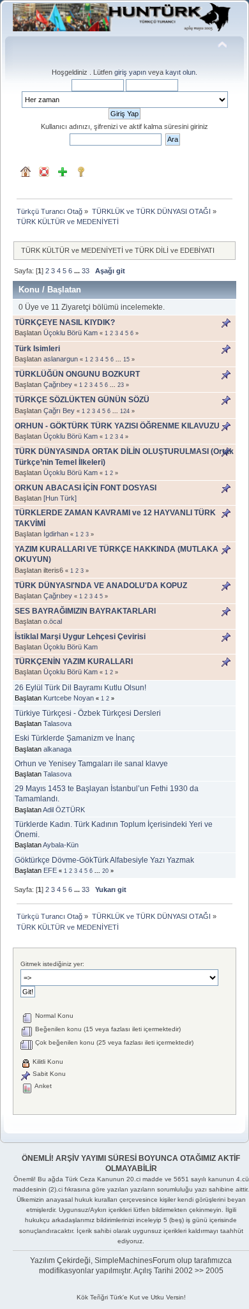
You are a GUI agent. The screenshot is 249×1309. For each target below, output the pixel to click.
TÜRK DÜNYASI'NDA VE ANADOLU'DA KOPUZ (101, 585)
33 (85, 271)
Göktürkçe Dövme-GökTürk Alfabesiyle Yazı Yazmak (104, 860)
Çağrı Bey (59, 410)
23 (120, 385)
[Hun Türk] (60, 498)
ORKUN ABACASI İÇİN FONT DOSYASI (85, 487)
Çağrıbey (57, 384)
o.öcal (52, 621)
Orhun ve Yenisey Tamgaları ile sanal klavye (91, 763)
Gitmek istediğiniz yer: (52, 963)
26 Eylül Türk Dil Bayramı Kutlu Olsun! (80, 687)
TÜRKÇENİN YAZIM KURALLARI (74, 661)
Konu (29, 289)
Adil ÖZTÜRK (64, 809)
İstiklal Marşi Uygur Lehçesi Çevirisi (80, 636)
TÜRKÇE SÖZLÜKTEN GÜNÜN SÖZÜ (82, 399)
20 (105, 871)
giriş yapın (130, 72)
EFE (50, 870)
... (78, 271)
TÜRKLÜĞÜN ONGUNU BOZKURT (77, 374)
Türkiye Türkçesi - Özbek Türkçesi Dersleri (88, 713)
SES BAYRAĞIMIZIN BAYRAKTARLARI (85, 611)
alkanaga (57, 749)
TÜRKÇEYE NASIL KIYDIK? (65, 322)
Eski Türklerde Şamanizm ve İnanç (75, 738)
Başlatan (64, 289)
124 (125, 411)
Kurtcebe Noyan (68, 698)
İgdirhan (55, 534)
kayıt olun (180, 72)
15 (126, 359)
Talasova (57, 723)
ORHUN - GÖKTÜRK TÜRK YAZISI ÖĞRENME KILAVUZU (117, 425)
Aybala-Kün (61, 845)
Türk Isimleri (37, 348)
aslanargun (60, 359)
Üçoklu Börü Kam (70, 333)
